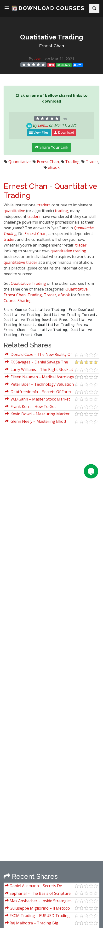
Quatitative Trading (28, 283)
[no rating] (33, 64)
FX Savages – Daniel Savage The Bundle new (36, 362)
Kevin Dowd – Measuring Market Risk (37, 414)
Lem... (39, 58)
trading (61, 210)
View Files (41, 132)
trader (9, 239)
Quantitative (19, 161)
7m (78, 65)
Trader (92, 161)
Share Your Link (53, 147)
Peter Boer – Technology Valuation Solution (39, 385)
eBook (54, 167)
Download (65, 132)
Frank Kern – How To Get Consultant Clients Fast (30, 407)
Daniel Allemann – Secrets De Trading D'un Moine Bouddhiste (34, 886)
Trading (72, 161)
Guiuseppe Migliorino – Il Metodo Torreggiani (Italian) (37, 909)
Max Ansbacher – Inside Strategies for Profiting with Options (38, 901)
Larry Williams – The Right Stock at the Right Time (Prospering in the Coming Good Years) (39, 370)
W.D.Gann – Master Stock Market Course (37, 399)
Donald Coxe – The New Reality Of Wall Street (38, 355)
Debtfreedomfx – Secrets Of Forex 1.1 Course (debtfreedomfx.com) (38, 392)
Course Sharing (18, 300)
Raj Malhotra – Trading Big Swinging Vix (31, 923)
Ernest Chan (51, 45)
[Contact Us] (91, 471)
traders (44, 205)
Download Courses (51, 8)
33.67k (65, 65)
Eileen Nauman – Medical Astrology (41, 376)
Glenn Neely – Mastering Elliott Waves (35, 422)
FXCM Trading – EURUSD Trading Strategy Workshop (37, 916)
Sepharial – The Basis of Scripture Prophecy (38, 894)
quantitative (14, 210)
